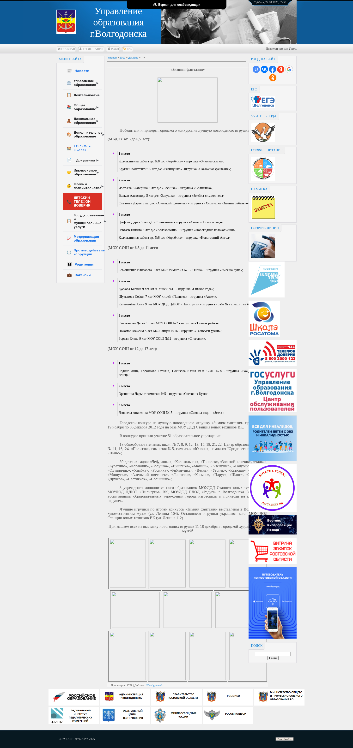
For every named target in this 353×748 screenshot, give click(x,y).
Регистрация (93, 49)
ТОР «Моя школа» (79, 148)
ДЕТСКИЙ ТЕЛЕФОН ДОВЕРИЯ (79, 201)
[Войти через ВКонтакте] (264, 69)
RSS (129, 49)
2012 (122, 57)
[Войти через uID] (256, 69)
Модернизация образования (83, 238)
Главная (68, 49)
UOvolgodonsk (154, 685)
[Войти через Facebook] (272, 69)
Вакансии (79, 275)
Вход (115, 49)
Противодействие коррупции (84, 252)
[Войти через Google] (289, 69)
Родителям (80, 264)
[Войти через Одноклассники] (272, 77)
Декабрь (133, 57)
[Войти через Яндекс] (280, 69)
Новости (78, 71)
